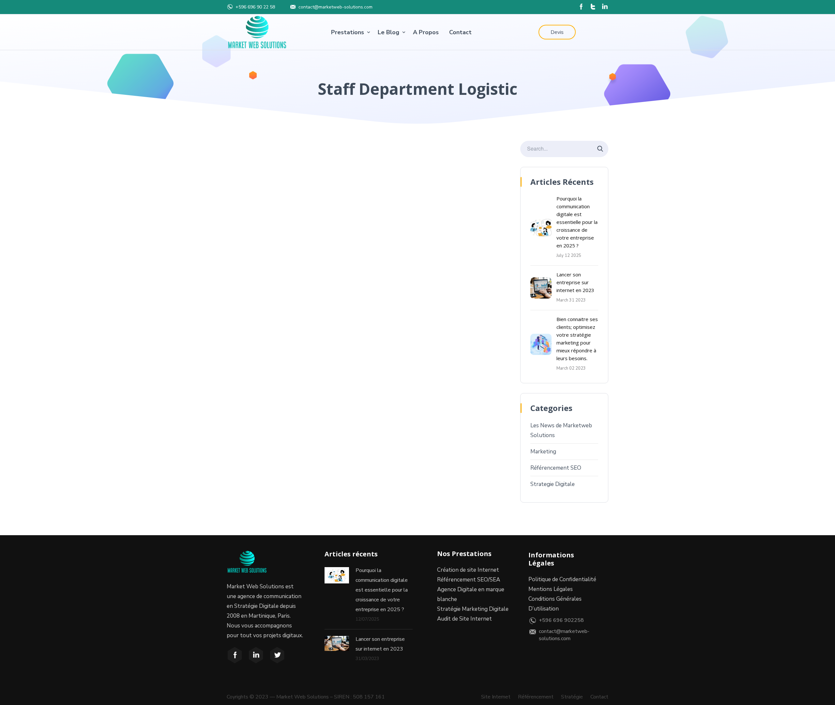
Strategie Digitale (552, 484)
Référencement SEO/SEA (468, 579)
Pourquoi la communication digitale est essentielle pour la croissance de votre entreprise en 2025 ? (577, 222)
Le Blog (388, 32)
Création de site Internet (468, 570)
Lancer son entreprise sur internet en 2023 (575, 282)
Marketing (543, 451)
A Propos (426, 32)
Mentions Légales (550, 589)
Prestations (347, 32)
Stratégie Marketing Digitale (473, 609)
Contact (460, 32)
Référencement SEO (555, 468)
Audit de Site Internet (464, 619)
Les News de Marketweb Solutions (561, 430)
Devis (557, 32)
